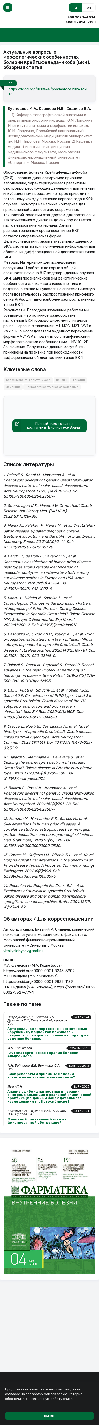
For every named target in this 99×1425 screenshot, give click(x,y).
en (89, 7)
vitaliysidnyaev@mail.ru (23, 951)
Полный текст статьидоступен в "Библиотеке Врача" (54, 426)
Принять (49, 1416)
